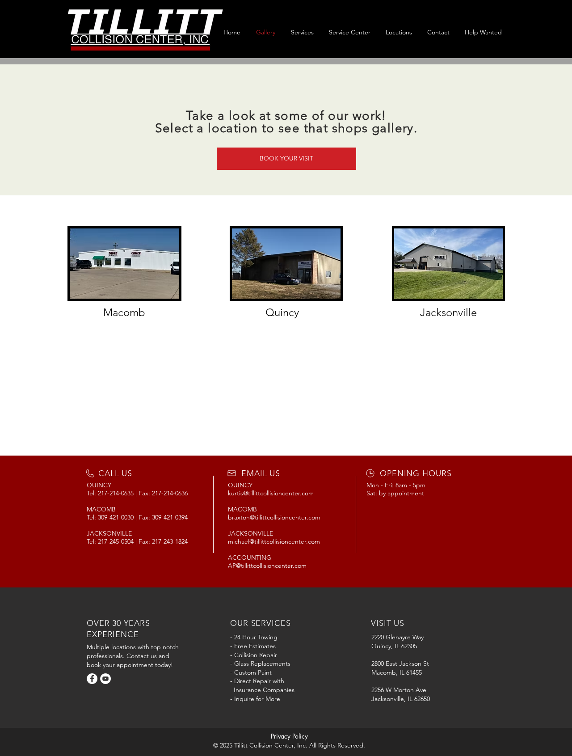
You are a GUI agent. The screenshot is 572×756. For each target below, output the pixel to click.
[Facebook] (92, 678)
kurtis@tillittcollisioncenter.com (271, 493)
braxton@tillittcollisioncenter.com (274, 517)
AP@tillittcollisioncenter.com (267, 566)
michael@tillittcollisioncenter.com (274, 541)
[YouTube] (105, 678)
